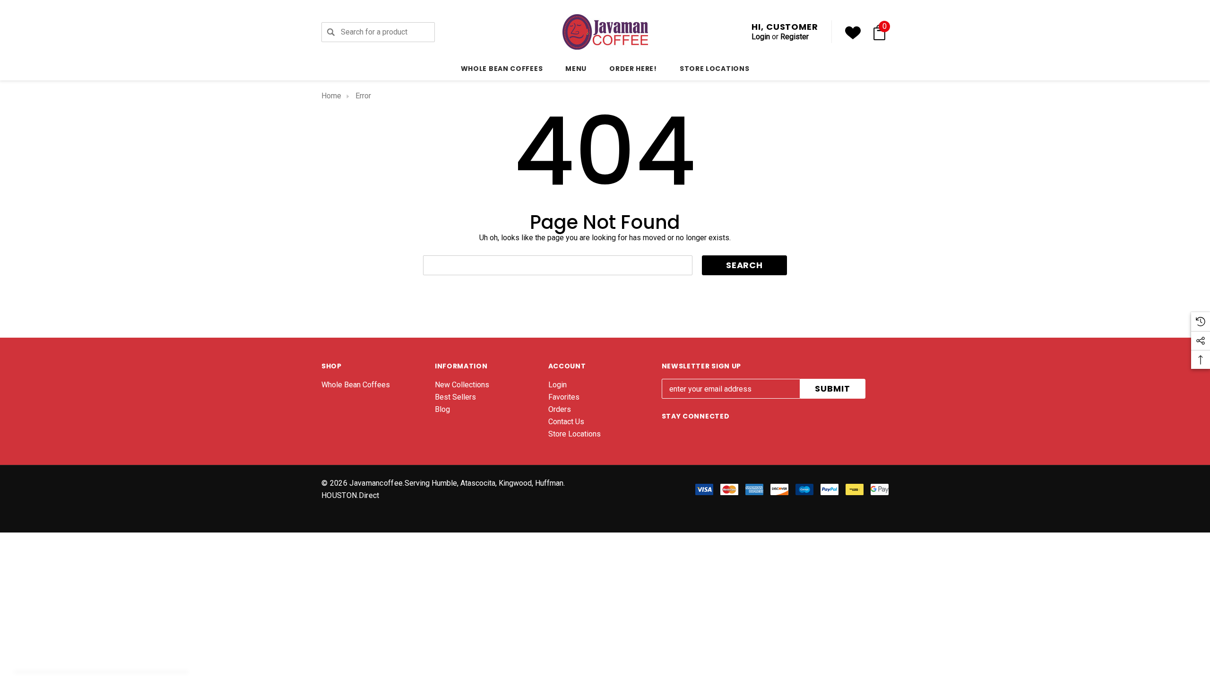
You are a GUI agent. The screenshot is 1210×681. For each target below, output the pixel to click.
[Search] (330, 32)
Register (794, 36)
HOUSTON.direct (350, 495)
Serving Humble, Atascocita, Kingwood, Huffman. (485, 483)
